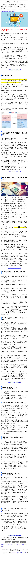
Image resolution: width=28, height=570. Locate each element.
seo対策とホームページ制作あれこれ (18, 552)
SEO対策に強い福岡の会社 (14, 69)
